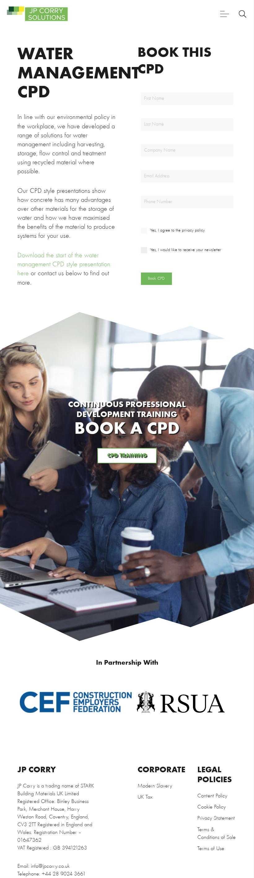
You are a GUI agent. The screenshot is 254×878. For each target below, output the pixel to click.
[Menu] (224, 14)
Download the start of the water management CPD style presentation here (63, 264)
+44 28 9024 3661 (64, 874)
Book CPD (156, 279)
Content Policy (212, 796)
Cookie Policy (211, 807)
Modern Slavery (155, 786)
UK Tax (145, 797)
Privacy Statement (216, 818)
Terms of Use (210, 848)
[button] (242, 14)
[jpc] (37, 14)
